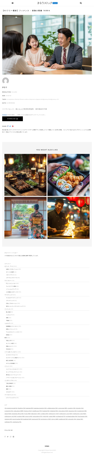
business (29, 408)
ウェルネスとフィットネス (12, 332)
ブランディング (10, 300)
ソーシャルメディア (11, 289)
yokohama (16, 422)
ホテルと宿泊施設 (10, 363)
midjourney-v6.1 (11, 416)
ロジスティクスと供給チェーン (13, 357)
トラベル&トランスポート (11, 352)
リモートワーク (10, 275)
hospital (45, 411)
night (45, 416)
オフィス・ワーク (9, 266)
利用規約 (4, 114)
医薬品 (7, 334)
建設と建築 (9, 386)
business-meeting (40, 408)
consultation (11, 99)
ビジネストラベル (10, 355)
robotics (8, 419)
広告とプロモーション (11, 303)
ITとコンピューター (11, 283)
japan (38, 99)
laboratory (35, 413)
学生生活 (8, 349)
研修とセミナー (10, 346)
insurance (33, 99)
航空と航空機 (9, 360)
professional (60, 416)
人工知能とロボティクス (12, 292)
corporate (62, 408)
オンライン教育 (10, 343)
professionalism (71, 416)
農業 (7, 389)
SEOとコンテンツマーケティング (14, 306)
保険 (7, 317)
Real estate (82, 416)
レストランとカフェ (11, 397)
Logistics (44, 413)
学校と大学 (9, 340)
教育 (6, 337)
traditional (63, 419)
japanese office (18, 413)
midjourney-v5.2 (54, 99)
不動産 (7, 320)
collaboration (52, 408)
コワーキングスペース (11, 277)
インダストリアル (9, 380)
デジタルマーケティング (12, 297)
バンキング (9, 315)
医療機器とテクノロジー (12, 326)
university (72, 419)
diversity (79, 408)
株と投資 (8, 312)
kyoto (27, 413)
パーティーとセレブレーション (13, 377)
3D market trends (11, 408)
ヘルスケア (7, 323)
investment (81, 411)
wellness (8, 422)
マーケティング (8, 294)
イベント (7, 366)
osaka (52, 416)
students (27, 419)
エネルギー (9, 392)
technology (46, 419)
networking (37, 416)
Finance (28, 411)
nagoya (28, 416)
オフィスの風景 (10, 272)
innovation (63, 411)
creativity (71, 408)
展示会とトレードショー (12, 374)
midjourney (44, 99)
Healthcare (37, 411)
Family (17, 99)
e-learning (9, 411)
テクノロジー (8, 280)
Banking (21, 408)
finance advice (24, 99)
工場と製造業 (9, 383)
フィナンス (7, 309)
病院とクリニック (10, 329)
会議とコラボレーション (12, 269)
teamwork (36, 419)
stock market (18, 419)
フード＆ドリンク (9, 394)
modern (21, 416)
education (18, 411)
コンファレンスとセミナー (12, 369)
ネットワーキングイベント (12, 372)
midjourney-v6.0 (79, 413)
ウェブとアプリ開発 (11, 286)
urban (80, 419)
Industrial (54, 411)
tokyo (54, 419)
